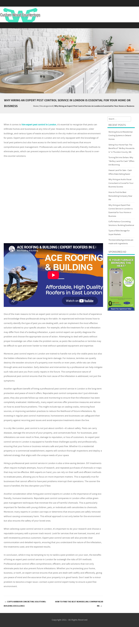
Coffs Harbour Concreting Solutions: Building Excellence (25, 603)
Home (35, 106)
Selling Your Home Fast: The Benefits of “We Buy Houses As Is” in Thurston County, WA (121, 148)
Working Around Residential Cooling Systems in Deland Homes (120, 136)
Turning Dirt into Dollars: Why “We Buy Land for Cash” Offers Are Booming (121, 161)
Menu (69, 25)
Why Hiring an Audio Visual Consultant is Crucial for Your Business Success (120, 183)
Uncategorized (46, 106)
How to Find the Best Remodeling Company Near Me (79, 603)
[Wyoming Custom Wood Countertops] (20, 15)
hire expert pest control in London (39, 124)
